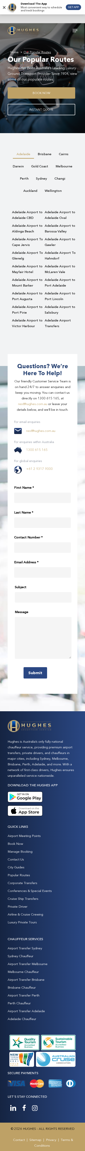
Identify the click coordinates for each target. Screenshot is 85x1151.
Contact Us (16, 859)
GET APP (73, 7)
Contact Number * (28, 537)
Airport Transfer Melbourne (28, 964)
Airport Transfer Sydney (25, 948)
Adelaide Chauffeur (22, 1019)
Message (21, 612)
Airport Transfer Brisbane (26, 979)
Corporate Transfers (22, 883)
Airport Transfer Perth (23, 995)
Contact (19, 1140)
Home (14, 52)
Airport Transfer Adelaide (26, 1011)
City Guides (16, 867)
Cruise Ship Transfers (23, 899)
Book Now (15, 844)
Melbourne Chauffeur (23, 972)
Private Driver (17, 906)
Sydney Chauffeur (20, 956)
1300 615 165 (37, 450)
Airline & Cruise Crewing (25, 914)
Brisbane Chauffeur (22, 987)
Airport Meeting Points (24, 836)
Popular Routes (19, 875)
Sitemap (35, 1140)
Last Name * (23, 512)
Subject (20, 587)
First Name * (24, 487)
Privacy (51, 1140)
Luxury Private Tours (22, 922)
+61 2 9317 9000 (39, 469)
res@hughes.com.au (32, 404)
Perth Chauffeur (19, 1003)
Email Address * (26, 562)
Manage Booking (20, 851)
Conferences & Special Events (30, 891)
